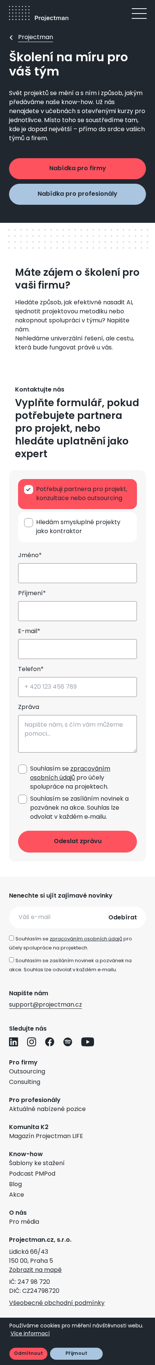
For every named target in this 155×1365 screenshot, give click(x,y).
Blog (15, 1185)
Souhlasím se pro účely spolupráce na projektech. (70, 778)
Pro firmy (23, 1063)
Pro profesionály (35, 1100)
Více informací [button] (30, 1334)
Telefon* (31, 669)
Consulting (24, 1082)
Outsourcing (27, 1072)
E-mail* (29, 631)
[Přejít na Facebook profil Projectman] (49, 1041)
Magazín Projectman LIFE (46, 1136)
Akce (16, 1195)
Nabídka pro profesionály (77, 194)
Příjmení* (32, 593)
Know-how (26, 1154)
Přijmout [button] (76, 1353)
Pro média (24, 1222)
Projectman (35, 37)
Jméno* (30, 555)
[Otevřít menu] (139, 13)
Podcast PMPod (32, 1174)
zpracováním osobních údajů (70, 773)
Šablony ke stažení (37, 1163)
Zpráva (28, 707)
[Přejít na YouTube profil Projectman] (87, 1041)
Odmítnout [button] (28, 1353)
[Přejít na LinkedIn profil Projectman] (13, 1041)
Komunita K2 (29, 1127)
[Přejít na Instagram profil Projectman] (31, 1041)
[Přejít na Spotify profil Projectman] (67, 1041)
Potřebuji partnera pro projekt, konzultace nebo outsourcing (81, 494)
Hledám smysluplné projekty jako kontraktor (78, 527)
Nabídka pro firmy (77, 169)
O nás (18, 1213)
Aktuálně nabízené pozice (47, 1109)
